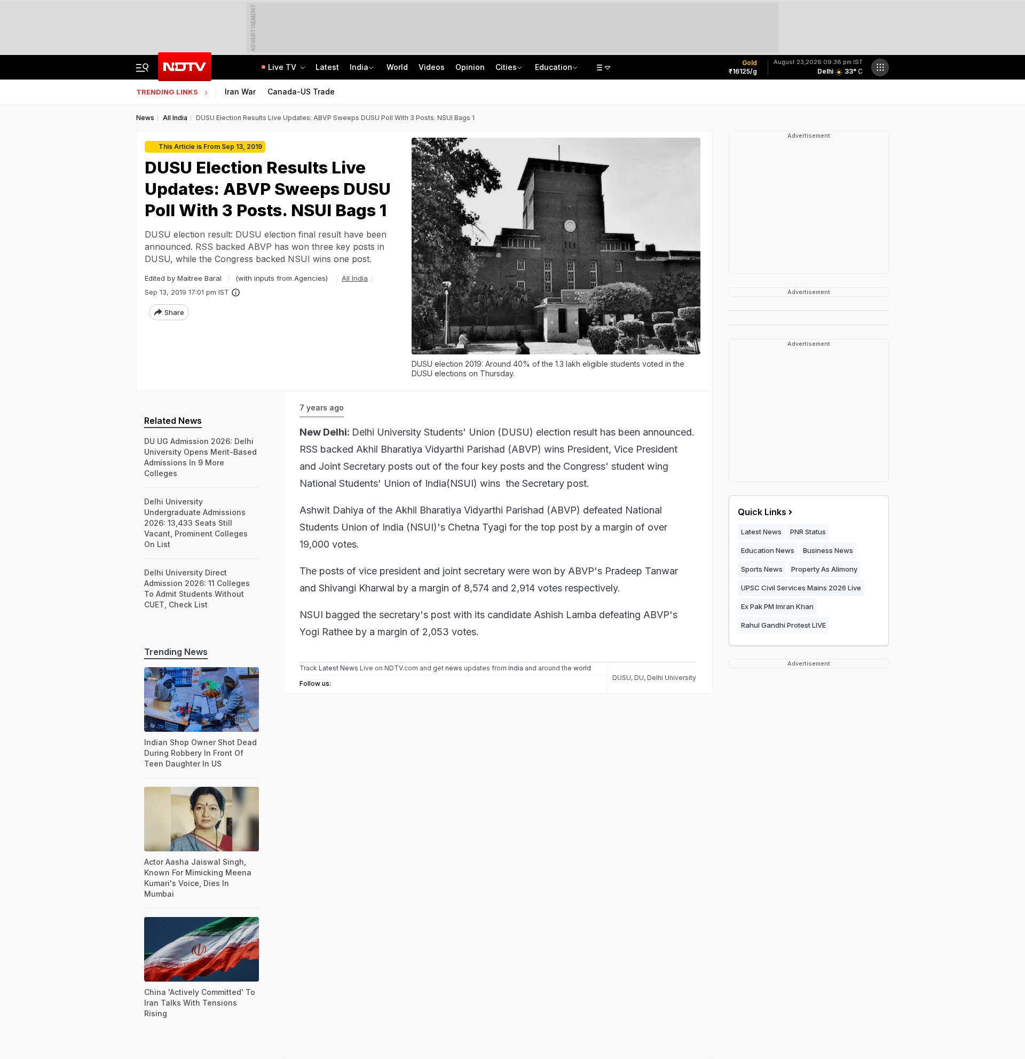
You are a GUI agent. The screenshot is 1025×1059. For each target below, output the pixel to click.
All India (355, 278)
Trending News (176, 651)
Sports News (762, 569)
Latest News (761, 531)
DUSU (621, 678)
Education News (767, 550)
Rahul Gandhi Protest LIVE (783, 625)
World (397, 67)
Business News (828, 550)
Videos (432, 67)
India (359, 67)
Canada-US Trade (301, 91)
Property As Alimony (824, 569)
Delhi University (671, 678)
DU (639, 678)
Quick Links (762, 512)
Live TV (283, 67)
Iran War (240, 91)
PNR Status (808, 531)
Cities (506, 67)
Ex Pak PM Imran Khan (777, 606)
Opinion (470, 67)
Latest (327, 67)
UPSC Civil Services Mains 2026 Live (801, 587)
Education (553, 67)
